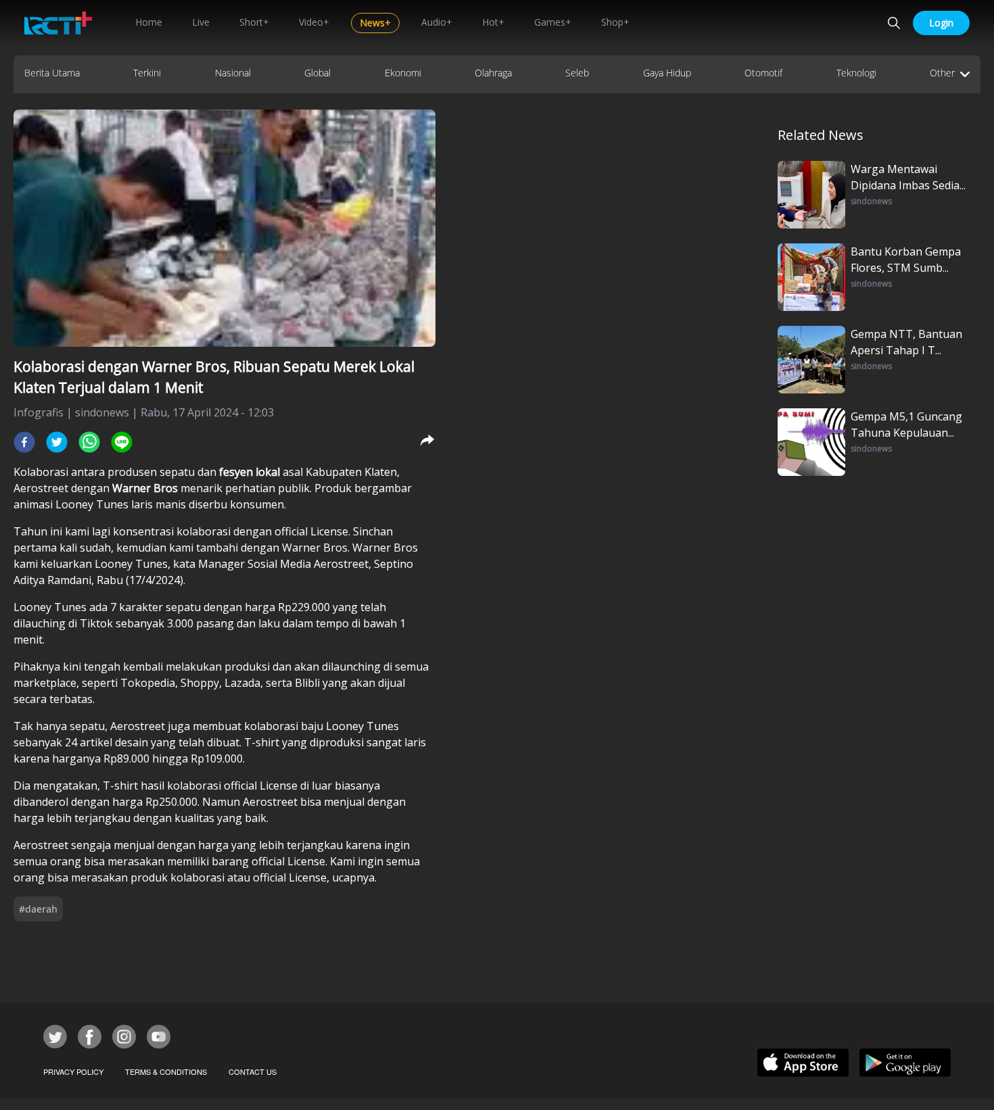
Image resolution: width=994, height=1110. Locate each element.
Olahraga (493, 72)
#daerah (38, 908)
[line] (122, 442)
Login (941, 22)
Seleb (577, 72)
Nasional (233, 72)
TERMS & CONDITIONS (166, 1071)
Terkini (147, 72)
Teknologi (856, 72)
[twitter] (57, 442)
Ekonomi (403, 72)
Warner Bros (146, 488)
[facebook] (24, 442)
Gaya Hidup (667, 72)
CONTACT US (253, 1071)
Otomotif (763, 72)
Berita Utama (52, 72)
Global (317, 72)
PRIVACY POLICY (73, 1071)
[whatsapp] (89, 442)
